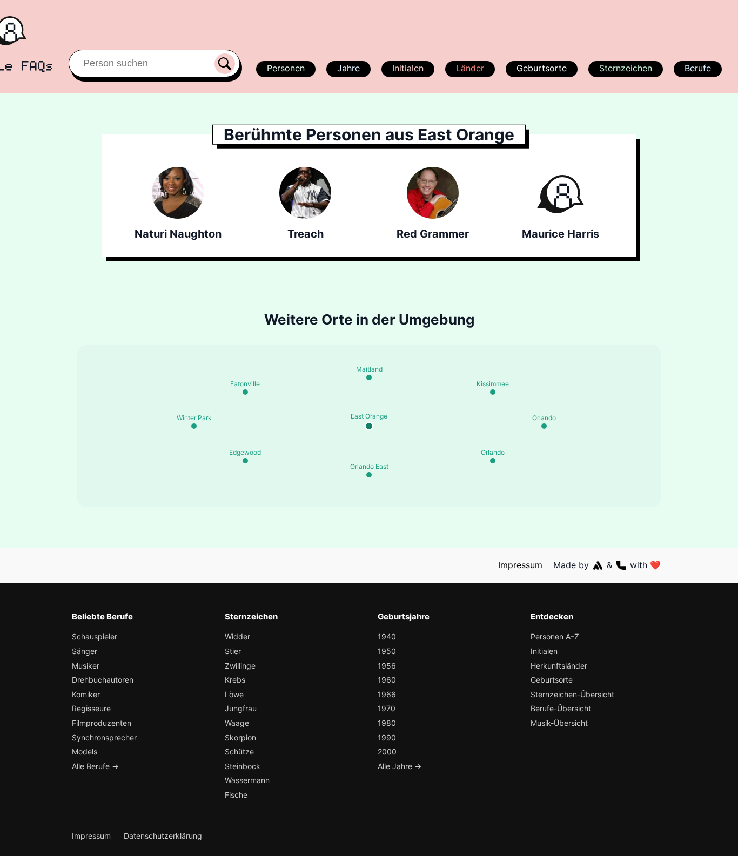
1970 (386, 708)
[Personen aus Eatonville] (245, 392)
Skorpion (240, 737)
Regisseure (91, 708)
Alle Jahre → (399, 766)
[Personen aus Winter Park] (194, 426)
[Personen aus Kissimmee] (492, 392)
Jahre (348, 68)
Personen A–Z (555, 636)
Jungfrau (241, 708)
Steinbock (242, 766)
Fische (236, 794)
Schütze (239, 751)
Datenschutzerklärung (163, 835)
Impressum (520, 565)
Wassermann (247, 780)
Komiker (86, 694)
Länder (470, 68)
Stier (233, 651)
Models (84, 751)
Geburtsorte (541, 68)
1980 (387, 722)
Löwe (234, 694)
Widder (237, 636)
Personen (286, 68)
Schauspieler (94, 636)
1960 (387, 679)
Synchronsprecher (104, 737)
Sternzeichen (625, 68)
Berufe (698, 68)
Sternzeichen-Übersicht (572, 694)
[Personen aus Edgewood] (245, 460)
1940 (387, 636)
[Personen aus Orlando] (544, 426)
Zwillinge (240, 665)
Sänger (84, 651)
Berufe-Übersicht (561, 708)
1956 (387, 665)
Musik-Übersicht (559, 722)
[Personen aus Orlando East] (369, 474)
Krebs (235, 679)
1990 (387, 737)
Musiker (85, 665)
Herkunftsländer (559, 665)
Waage (237, 722)
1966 (387, 694)
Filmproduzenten (101, 722)
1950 (387, 651)
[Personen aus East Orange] (369, 426)
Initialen (408, 68)
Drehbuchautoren (102, 679)
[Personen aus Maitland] (369, 377)
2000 (387, 751)
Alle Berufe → (95, 766)
